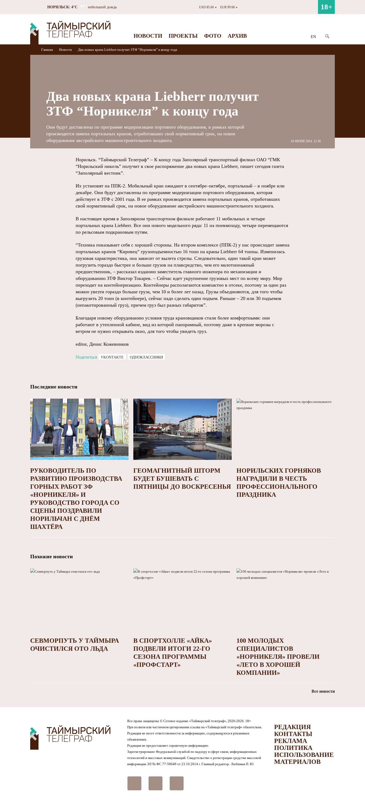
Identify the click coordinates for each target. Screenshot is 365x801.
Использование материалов (304, 758)
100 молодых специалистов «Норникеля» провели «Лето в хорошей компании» (278, 656)
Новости (148, 36)
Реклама (290, 740)
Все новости (323, 691)
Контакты (293, 733)
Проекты (183, 36)
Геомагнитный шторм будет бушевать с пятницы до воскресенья (182, 478)
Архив (237, 36)
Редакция (292, 726)
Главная (47, 50)
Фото (212, 36)
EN (313, 36)
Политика (293, 747)
